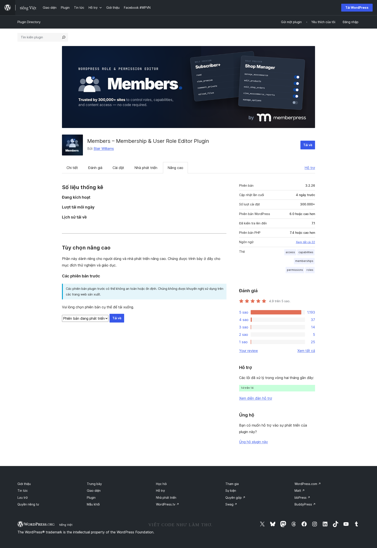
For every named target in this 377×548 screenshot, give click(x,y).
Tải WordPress (356, 7)
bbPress (302, 497)
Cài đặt (118, 168)
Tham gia (232, 484)
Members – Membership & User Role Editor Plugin (148, 141)
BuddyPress (305, 504)
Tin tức (22, 490)
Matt (300, 490)
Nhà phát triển (145, 168)
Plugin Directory (29, 22)
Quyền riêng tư (28, 504)
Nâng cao (175, 168)
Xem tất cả (306, 350)
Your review (248, 350)
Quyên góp (235, 497)
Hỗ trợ (310, 168)
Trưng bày (94, 484)
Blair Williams (104, 148)
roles (310, 269)
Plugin (91, 497)
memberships (304, 261)
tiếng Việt (65, 524)
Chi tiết (72, 168)
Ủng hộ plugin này (253, 442)
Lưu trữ (22, 497)
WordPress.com (308, 484)
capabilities (305, 252)
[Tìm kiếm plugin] (63, 37)
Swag (231, 504)
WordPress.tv (167, 504)
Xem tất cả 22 (305, 242)
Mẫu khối (93, 504)
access (290, 252)
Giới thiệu (24, 484)
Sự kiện (230, 490)
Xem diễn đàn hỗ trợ (255, 398)
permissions (295, 269)
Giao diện (94, 490)
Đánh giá (95, 168)
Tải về (307, 145)
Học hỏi (161, 484)
